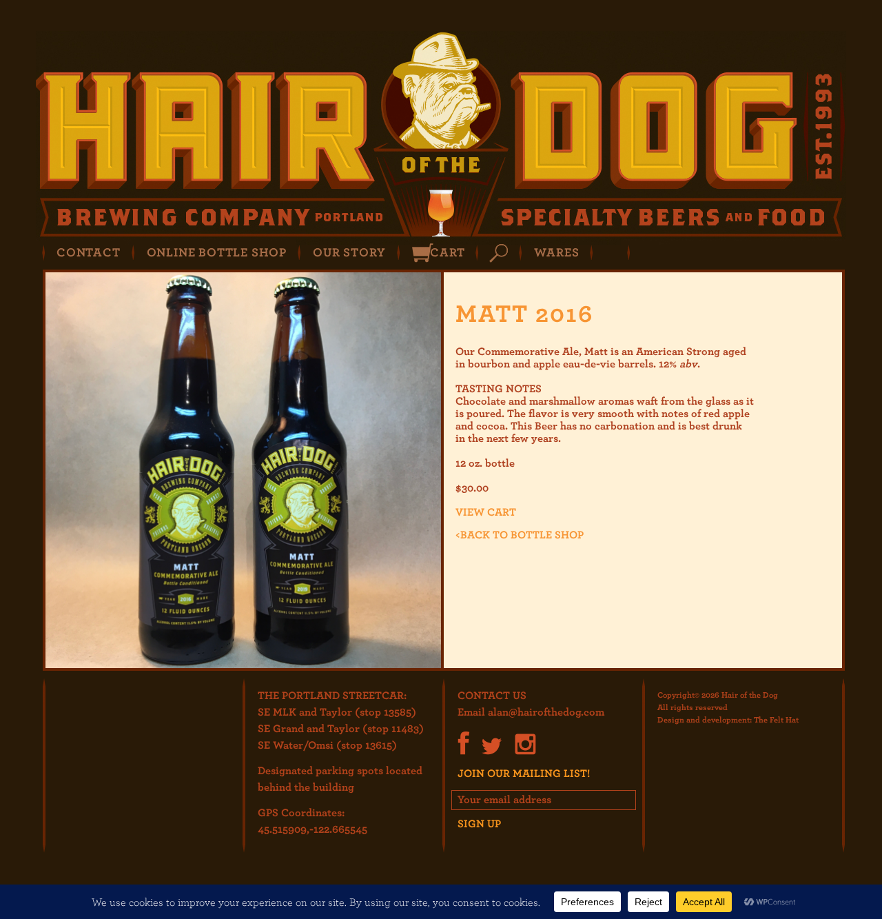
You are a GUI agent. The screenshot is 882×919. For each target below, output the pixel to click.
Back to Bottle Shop (519, 534)
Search (498, 253)
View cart (485, 511)
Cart (447, 252)
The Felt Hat (776, 719)
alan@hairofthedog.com (546, 711)
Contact (89, 252)
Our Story (349, 252)
